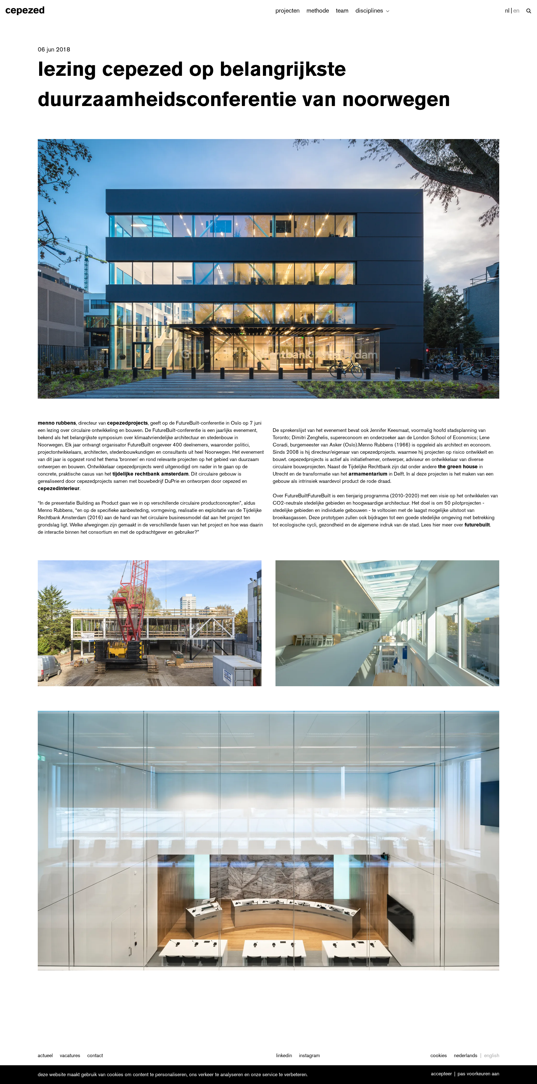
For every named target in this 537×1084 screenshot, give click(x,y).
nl (507, 10)
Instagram (309, 1055)
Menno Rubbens (57, 423)
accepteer (441, 1074)
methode (318, 10)
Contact (95, 1055)
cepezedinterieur (58, 488)
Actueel (45, 1055)
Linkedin (284, 1055)
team (342, 10)
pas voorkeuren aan (478, 1074)
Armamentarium (367, 474)
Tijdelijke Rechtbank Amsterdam (150, 474)
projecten (287, 10)
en (516, 10)
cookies (438, 1055)
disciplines (370, 10)
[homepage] (31, 10)
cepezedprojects (127, 423)
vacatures (70, 1055)
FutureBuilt (477, 524)
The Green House (458, 466)
